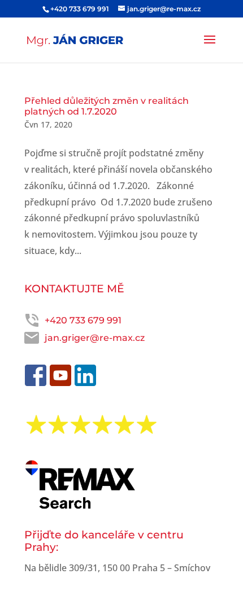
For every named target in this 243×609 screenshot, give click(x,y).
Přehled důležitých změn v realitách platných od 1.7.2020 (106, 106)
